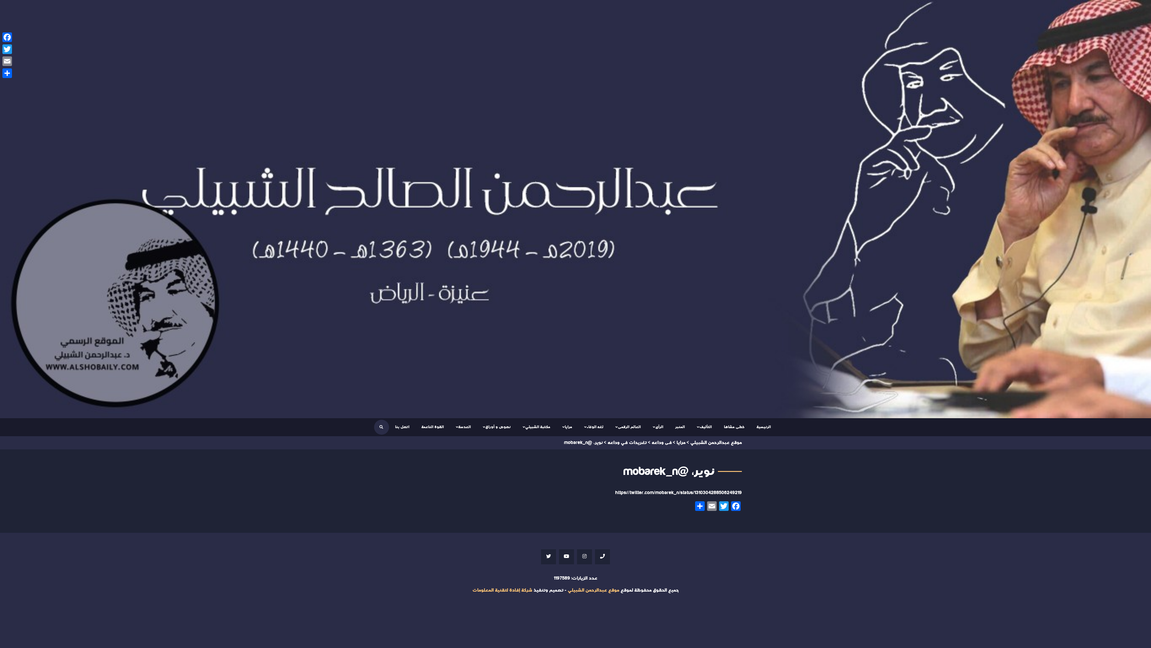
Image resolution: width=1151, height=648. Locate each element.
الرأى (659, 427)
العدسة (464, 427)
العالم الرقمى (629, 427)
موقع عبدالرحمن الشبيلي (593, 590)
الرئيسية (764, 427)
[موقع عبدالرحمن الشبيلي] (575, 209)
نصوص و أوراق (498, 427)
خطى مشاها (734, 427)
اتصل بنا (402, 427)
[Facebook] (7, 37)
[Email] (7, 61)
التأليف (705, 427)
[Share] (7, 73)
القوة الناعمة (432, 427)
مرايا (568, 427)
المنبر (680, 427)
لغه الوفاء (595, 427)
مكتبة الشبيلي (537, 427)
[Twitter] (7, 49)
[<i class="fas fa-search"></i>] (381, 427)
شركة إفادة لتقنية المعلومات (502, 590)
